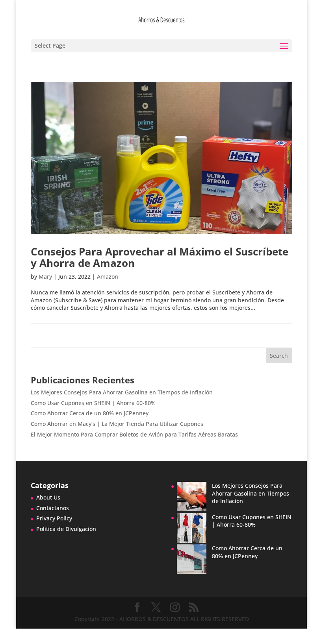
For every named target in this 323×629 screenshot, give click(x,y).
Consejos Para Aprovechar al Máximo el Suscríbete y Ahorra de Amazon (159, 257)
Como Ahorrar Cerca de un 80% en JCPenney (90, 413)
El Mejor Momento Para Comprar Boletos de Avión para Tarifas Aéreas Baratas (134, 434)
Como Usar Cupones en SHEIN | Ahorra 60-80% (93, 403)
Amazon (107, 276)
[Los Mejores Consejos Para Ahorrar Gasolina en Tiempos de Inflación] (191, 497)
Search (279, 355)
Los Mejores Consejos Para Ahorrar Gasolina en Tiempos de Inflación (122, 392)
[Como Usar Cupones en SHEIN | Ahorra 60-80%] (191, 529)
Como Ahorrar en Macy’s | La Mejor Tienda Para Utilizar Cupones (117, 423)
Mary (45, 276)
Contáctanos (52, 508)
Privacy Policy (54, 518)
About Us (48, 497)
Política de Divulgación (66, 529)
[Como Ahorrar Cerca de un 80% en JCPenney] (191, 560)
